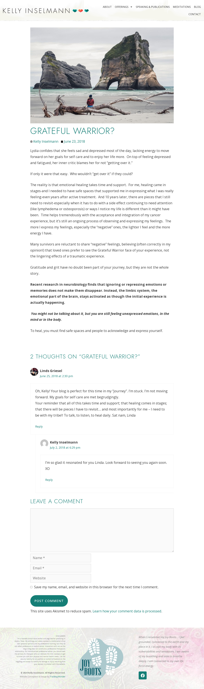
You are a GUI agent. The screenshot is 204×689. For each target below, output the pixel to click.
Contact (195, 14)
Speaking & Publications (153, 7)
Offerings (121, 7)
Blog (197, 7)
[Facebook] (143, 675)
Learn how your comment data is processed (127, 611)
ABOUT (107, 7)
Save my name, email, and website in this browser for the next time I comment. (96, 587)
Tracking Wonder (57, 676)
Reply (39, 426)
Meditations (182, 7)
